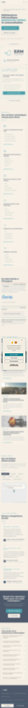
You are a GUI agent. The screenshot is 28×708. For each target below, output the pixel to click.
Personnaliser (14, 361)
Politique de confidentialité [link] (14, 365)
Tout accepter (14, 354)
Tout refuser (14, 357)
